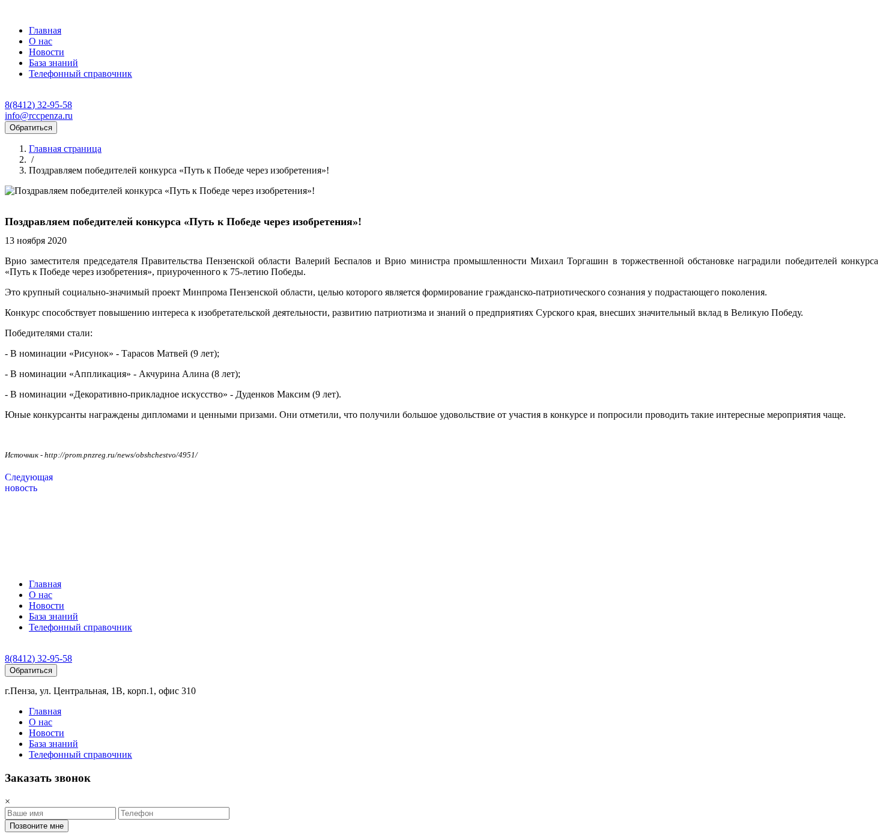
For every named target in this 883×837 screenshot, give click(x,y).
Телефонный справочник (80, 73)
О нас (40, 41)
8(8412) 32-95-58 (38, 105)
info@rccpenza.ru (39, 115)
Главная (45, 30)
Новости (46, 52)
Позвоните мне (37, 825)
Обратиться (31, 127)
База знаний (53, 63)
